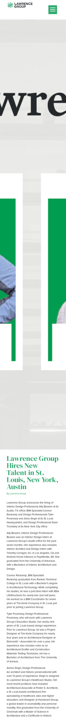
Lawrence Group (18, 493)
